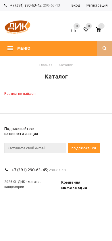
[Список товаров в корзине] (102, 31)
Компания (70, 182)
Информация (74, 188)
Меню (23, 48)
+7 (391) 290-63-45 (25, 5)
